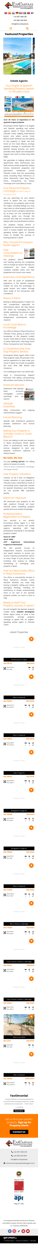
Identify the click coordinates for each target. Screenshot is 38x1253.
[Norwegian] (28, 13)
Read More (19, 1111)
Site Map (33, 1241)
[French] (20, 13)
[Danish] (32, 13)
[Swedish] (24, 13)
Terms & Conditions (22, 1241)
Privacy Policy (9, 1241)
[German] (17, 13)
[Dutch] (13, 13)
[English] (5, 13)
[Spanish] (9, 13)
